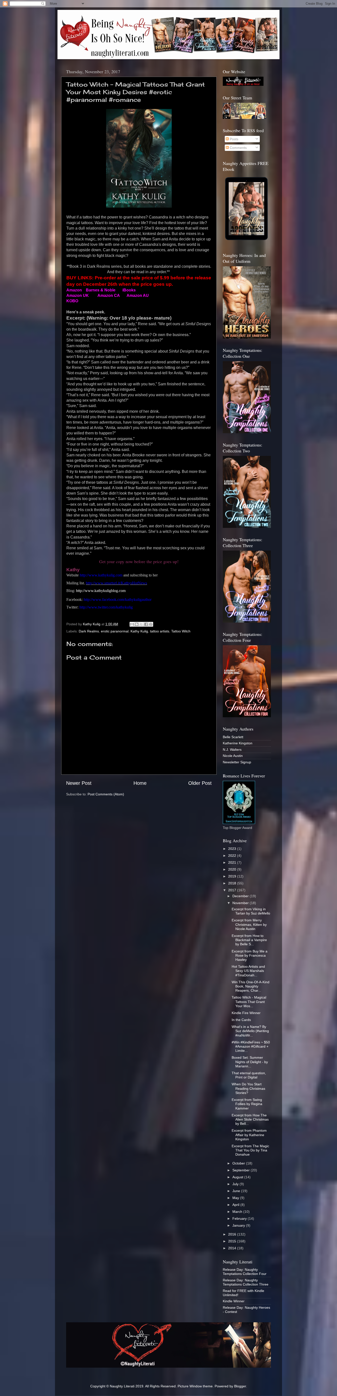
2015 (232, 1241)
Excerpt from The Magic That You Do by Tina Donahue (250, 1150)
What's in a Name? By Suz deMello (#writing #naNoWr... (250, 1031)
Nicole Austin (233, 756)
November (241, 903)
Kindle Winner (233, 1301)
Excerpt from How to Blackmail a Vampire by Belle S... (249, 940)
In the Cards (241, 1020)
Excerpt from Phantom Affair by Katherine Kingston (249, 1134)
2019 (232, 876)
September (241, 1170)
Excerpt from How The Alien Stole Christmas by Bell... (250, 1119)
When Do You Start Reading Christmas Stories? (248, 1088)
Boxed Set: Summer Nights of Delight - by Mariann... (250, 1062)
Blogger (240, 1386)
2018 (232, 883)
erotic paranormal (115, 631)
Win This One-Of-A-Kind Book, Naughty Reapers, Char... (250, 986)
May (236, 1198)
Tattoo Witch (180, 631)
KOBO (72, 301)
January (239, 1225)
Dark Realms (89, 631)
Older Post (200, 783)
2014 (232, 1248)
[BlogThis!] (136, 624)
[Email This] (132, 624)
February (240, 1218)
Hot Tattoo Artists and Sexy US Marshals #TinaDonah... (248, 971)
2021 (232, 862)
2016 (232, 1234)
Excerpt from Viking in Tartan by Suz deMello (251, 911)
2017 (232, 890)
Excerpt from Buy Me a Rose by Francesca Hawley (249, 955)
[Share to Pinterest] (150, 624)
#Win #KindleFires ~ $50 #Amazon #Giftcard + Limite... (251, 1046)
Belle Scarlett (233, 737)
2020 (232, 869)
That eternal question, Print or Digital (249, 1075)
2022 (232, 856)
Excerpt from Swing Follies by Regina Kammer (247, 1104)
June (236, 1191)
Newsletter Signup (237, 762)
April (236, 1205)
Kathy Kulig (139, 631)
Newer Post (79, 783)
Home (140, 783)
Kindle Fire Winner (246, 1013)
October (239, 1163)
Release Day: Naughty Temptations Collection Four (244, 1272)
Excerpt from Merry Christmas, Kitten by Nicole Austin (249, 924)
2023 (232, 849)
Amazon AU (138, 295)
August (238, 1177)
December (241, 896)
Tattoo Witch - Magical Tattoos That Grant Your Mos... (249, 1001)
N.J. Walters (232, 750)
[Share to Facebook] (146, 624)
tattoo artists (159, 631)
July (236, 1184)
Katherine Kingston (237, 743)
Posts (233, 139)
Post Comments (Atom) (106, 794)
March (237, 1212)
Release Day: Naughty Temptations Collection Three (245, 1282)
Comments (238, 148)
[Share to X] (141, 624)
